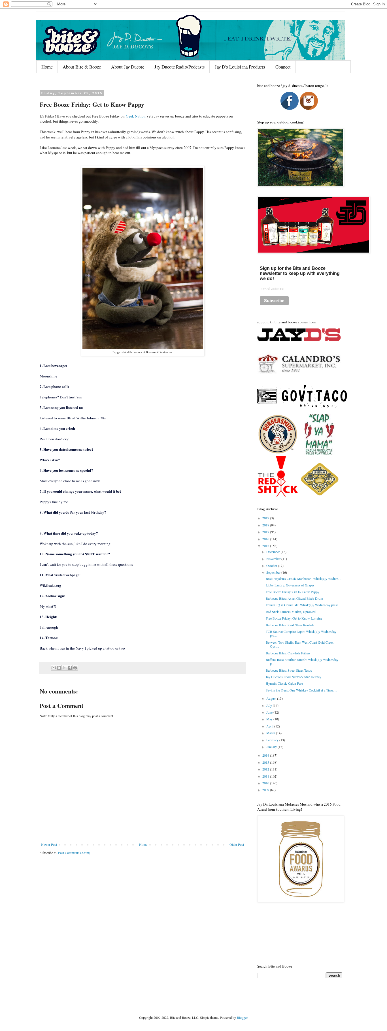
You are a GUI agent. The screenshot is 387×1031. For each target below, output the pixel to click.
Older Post (236, 844)
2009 (266, 789)
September (273, 572)
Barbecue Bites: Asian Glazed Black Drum (294, 598)
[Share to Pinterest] (75, 668)
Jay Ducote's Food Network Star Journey (293, 676)
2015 (266, 545)
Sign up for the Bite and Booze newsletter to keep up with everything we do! (300, 273)
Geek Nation (136, 116)
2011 (266, 776)
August (271, 698)
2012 (266, 769)
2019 (266, 518)
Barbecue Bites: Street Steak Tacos (289, 670)
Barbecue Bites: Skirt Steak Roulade (290, 625)
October (272, 565)
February (272, 740)
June (269, 712)
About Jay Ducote (127, 66)
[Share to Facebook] (70, 668)
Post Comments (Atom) (74, 852)
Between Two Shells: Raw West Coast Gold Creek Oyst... (299, 644)
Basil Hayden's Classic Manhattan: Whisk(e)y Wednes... (303, 578)
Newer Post (49, 844)
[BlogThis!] (59, 668)
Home (47, 66)
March (271, 733)
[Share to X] (64, 668)
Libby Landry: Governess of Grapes (290, 585)
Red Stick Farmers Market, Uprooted (291, 611)
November (273, 558)
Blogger (242, 1017)
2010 (266, 783)
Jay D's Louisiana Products (240, 66)
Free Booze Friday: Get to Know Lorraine (294, 618)
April (270, 726)
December (273, 551)
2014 (266, 755)
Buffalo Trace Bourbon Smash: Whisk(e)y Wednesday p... (302, 661)
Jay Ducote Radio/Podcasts (179, 66)
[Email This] (53, 668)
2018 (266, 525)
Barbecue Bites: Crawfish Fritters (288, 653)
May (269, 719)
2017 (266, 532)
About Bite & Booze (82, 66)
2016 (266, 539)
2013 (266, 762)
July (269, 705)
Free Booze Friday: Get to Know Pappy (292, 592)
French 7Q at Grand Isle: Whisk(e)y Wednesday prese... (303, 605)
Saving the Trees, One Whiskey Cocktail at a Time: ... (301, 690)
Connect (283, 66)
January (272, 746)
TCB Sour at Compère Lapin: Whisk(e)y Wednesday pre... (301, 633)
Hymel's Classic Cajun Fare (284, 683)
